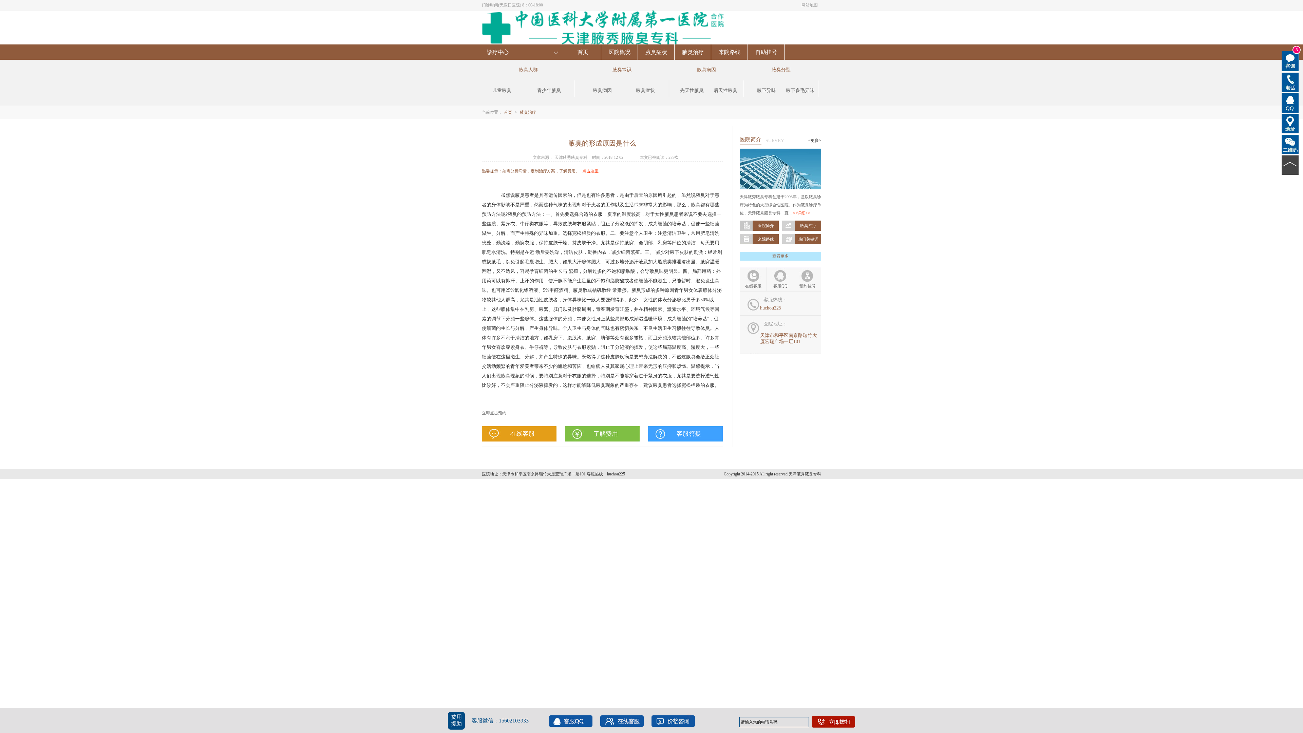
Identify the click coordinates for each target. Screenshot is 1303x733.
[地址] (1290, 123)
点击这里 (590, 171)
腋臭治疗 (693, 52)
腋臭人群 (528, 69)
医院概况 (619, 52)
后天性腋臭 (725, 90)
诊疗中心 (498, 52)
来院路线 (729, 52)
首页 (583, 52)
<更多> (814, 140)
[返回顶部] (1290, 164)
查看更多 (780, 256)
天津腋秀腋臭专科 (571, 157)
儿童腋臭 (501, 90)
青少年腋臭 (549, 90)
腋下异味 (766, 90)
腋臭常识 (621, 69)
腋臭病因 (602, 90)
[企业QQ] (1290, 102)
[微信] (1290, 144)
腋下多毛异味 (800, 90)
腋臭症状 (656, 52)
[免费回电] (1290, 82)
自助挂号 (766, 52)
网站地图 (809, 5)
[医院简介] (780, 151)
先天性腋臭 (692, 90)
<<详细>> (801, 213)
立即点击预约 (494, 413)
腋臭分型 (781, 69)
